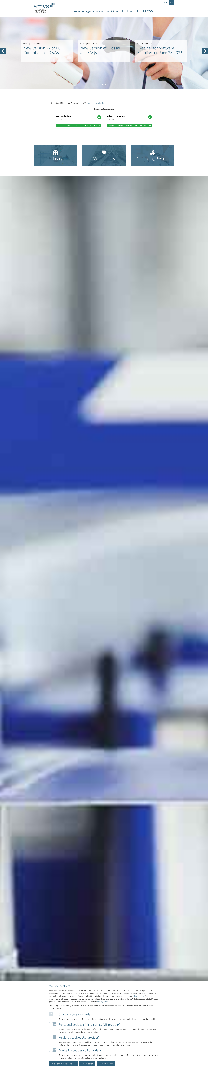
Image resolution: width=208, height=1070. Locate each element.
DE (165, 2)
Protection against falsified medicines (95, 11)
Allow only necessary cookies (63, 1064)
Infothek (127, 11)
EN (171, 2)
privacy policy (138, 996)
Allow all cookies (106, 1064)
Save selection (87, 1064)
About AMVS (144, 11)
